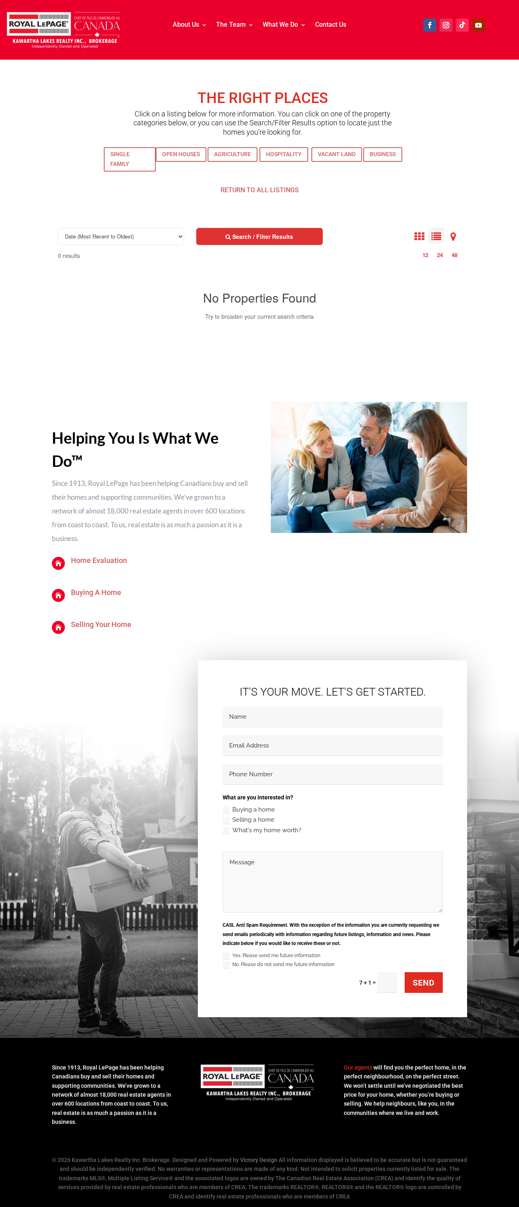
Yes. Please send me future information (276, 955)
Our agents (358, 1067)
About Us (186, 25)
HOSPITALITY (284, 154)
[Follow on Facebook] (429, 25)
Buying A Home (96, 592)
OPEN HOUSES (181, 154)
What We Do (280, 25)
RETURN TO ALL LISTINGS (260, 190)
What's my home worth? (266, 830)
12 (425, 255)
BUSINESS (383, 154)
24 (440, 255)
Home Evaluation (99, 560)
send (424, 983)
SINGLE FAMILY (120, 159)
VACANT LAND (337, 154)
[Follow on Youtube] (478, 25)
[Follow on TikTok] (462, 25)
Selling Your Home (101, 624)
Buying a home (253, 809)
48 (454, 255)
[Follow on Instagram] (446, 25)
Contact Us (330, 25)
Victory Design (258, 1160)
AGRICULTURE (232, 154)
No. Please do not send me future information (283, 964)
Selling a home (253, 819)
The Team (231, 25)
